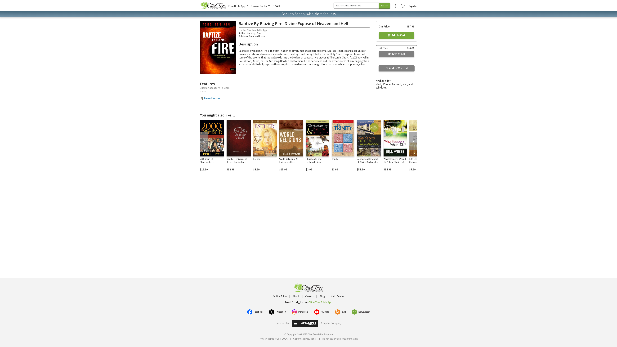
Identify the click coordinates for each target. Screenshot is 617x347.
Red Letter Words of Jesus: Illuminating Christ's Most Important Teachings (238, 163)
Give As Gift (398, 54)
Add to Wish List (398, 68)
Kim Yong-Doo (254, 33)
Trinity (335, 159)
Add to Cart (398, 35)
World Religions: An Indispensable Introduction (288, 162)
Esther (256, 159)
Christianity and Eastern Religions (314, 160)
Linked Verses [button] (212, 98)
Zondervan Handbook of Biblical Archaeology (368, 160)
